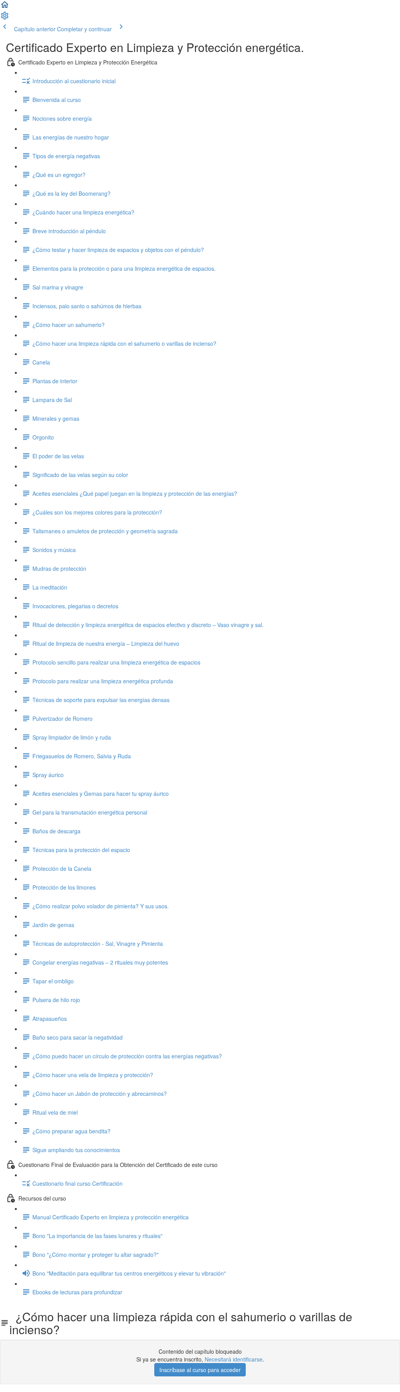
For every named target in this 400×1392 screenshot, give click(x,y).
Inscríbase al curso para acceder (200, 1370)
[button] (4, 7)
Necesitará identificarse (233, 1359)
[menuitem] (4, 18)
